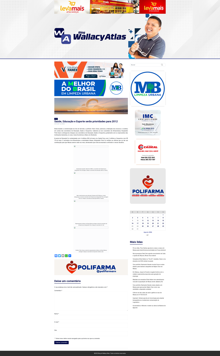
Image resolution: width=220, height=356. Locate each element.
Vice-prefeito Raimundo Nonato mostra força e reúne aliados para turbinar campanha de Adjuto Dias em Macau (148, 266)
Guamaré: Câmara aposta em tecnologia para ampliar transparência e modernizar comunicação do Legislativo (148, 300)
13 (153, 220)
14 (158, 220)
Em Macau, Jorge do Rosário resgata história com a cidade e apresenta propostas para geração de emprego (148, 274)
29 (163, 226)
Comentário (58, 290)
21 (158, 223)
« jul (147, 235)
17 (137, 223)
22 (163, 223)
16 (132, 223)
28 (158, 226)
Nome (56, 314)
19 (148, 223)
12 (148, 220)
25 (143, 226)
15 (163, 220)
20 (153, 223)
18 (143, 223)
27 (153, 226)
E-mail (56, 322)
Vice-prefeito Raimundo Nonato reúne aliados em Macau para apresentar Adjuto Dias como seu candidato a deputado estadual (147, 287)
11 (143, 220)
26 (148, 226)
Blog (56, 118)
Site (55, 330)
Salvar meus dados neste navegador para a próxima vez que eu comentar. (78, 338)
